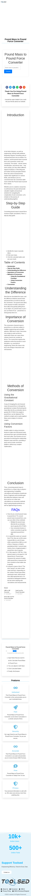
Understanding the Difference (16, 270)
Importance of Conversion (15, 272)
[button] (7, 87)
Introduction (11, 266)
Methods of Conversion (14, 274)
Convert (8, 71)
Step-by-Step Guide (13, 268)
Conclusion (11, 284)
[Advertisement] (15, 20)
